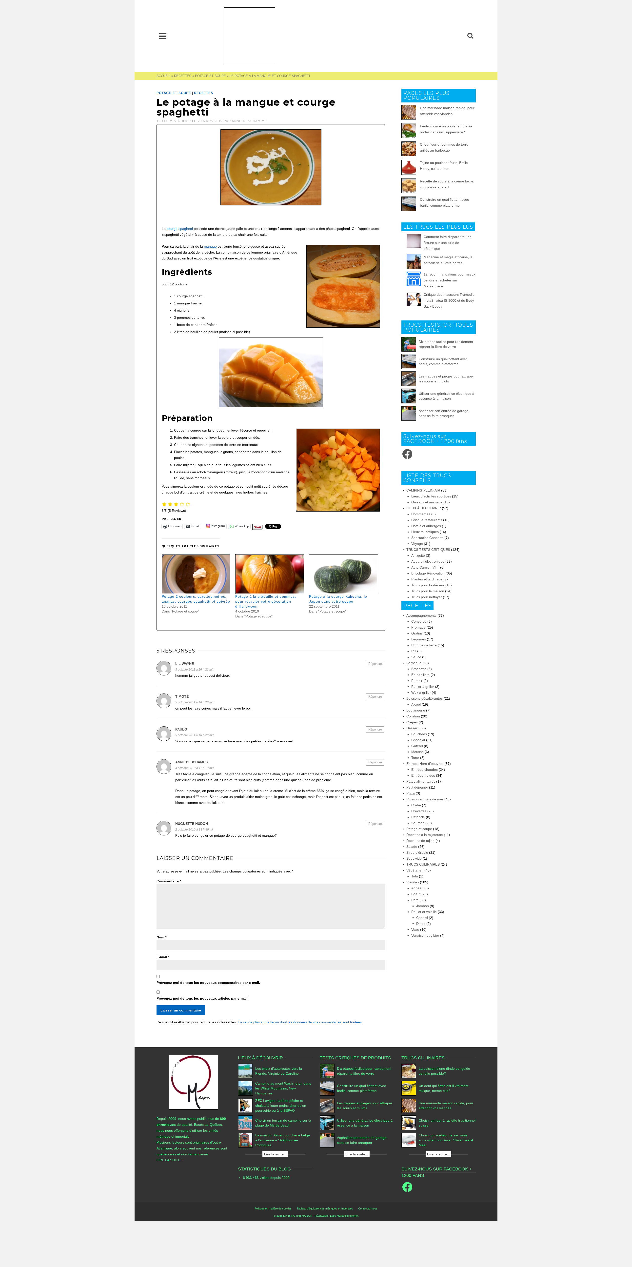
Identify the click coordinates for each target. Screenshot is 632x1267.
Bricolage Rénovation (428, 573)
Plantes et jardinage (426, 579)
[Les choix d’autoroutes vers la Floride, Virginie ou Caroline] (245, 1071)
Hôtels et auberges (426, 526)
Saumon (417, 823)
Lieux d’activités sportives (431, 496)
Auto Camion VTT (425, 567)
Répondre (375, 664)
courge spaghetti (180, 229)
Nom (161, 937)
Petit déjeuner (417, 787)
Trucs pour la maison (427, 591)
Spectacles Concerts (427, 538)
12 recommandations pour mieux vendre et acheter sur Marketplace (449, 280)
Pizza (410, 793)
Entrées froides (423, 775)
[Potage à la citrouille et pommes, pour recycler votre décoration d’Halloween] (269, 574)
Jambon (422, 906)
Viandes (412, 882)
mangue (210, 246)
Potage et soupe (174, 93)
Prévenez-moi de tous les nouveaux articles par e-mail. (203, 998)
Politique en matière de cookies (273, 1208)
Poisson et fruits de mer (424, 799)
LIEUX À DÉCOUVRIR (423, 508)
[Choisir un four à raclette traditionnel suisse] (408, 1122)
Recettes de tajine (420, 841)
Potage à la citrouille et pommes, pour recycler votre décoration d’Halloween (265, 601)
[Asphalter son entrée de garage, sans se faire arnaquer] (408, 413)
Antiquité (418, 555)
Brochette (418, 669)
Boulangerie (415, 710)
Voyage (417, 544)
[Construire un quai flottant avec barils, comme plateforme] (408, 361)
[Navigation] (163, 36)
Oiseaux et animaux (426, 502)
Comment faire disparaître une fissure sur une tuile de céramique (448, 243)
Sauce (416, 657)
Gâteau (417, 746)
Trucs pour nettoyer (426, 597)
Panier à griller (422, 687)
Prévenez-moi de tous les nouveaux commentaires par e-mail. (208, 983)
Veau (415, 929)
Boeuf (415, 894)
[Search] (470, 36)
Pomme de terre (424, 645)
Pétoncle (418, 817)
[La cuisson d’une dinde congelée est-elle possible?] (408, 1071)
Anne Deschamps (249, 121)
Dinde (420, 924)
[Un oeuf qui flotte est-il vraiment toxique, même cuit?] (408, 1088)
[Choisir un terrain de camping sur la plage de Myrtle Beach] (245, 1122)
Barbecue (413, 663)
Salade (411, 847)
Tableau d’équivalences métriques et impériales (325, 1208)
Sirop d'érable (417, 852)
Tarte (415, 758)
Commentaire (169, 881)
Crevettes (418, 811)
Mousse (417, 752)
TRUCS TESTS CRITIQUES (428, 550)
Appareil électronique (427, 561)
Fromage (418, 627)
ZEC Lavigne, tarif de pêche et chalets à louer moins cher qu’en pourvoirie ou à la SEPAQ (280, 1105)
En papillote (420, 675)
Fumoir (416, 681)
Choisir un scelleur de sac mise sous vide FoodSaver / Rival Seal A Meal (446, 1140)
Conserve (418, 621)
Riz (413, 651)
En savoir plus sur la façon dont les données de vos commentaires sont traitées (300, 1022)
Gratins (417, 633)
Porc (414, 900)
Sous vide (414, 858)
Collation (413, 716)
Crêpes (412, 722)
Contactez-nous (367, 1208)
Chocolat (418, 740)
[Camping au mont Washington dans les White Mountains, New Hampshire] (245, 1088)
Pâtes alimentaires (420, 781)
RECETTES (203, 93)
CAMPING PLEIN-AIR (423, 490)
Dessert (412, 728)
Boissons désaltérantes (424, 698)
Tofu (414, 876)
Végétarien (414, 870)
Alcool (416, 704)
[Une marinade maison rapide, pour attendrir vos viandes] (408, 1105)
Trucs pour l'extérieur (427, 585)
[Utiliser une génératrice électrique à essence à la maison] (408, 396)
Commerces (420, 514)
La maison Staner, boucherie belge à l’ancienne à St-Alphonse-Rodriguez (282, 1140)
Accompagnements (421, 615)
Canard (422, 918)
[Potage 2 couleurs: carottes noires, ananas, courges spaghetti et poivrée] (196, 574)
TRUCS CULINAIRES (423, 864)
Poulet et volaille (424, 912)
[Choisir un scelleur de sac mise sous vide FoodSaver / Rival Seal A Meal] (408, 1140)
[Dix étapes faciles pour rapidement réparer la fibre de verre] (408, 344)
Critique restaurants (426, 520)
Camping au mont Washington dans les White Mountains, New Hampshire (283, 1088)
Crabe (416, 805)
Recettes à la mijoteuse (424, 835)
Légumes (418, 639)
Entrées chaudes (424, 770)
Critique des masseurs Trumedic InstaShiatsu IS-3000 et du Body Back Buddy (449, 300)
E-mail (163, 957)
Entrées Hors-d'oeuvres (424, 764)
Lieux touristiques (425, 532)
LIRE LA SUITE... (170, 1160)
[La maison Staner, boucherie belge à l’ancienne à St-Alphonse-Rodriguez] (245, 1140)
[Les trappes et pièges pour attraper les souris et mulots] (408, 378)
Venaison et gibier (425, 935)
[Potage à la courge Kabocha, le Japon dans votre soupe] (343, 574)
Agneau (417, 888)
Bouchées (419, 734)
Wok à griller (421, 692)
